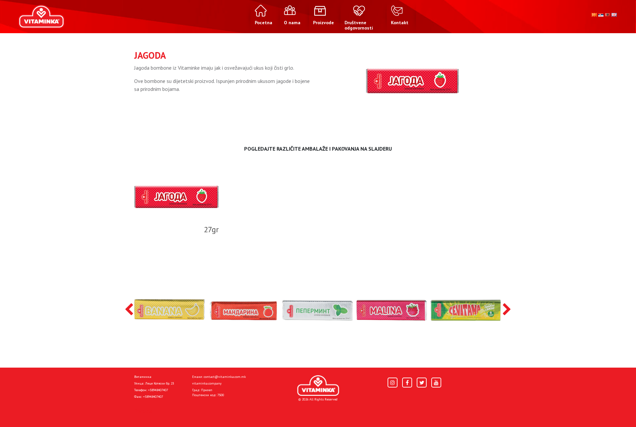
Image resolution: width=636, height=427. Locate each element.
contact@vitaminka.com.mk (225, 377)
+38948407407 (158, 390)
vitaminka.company (207, 383)
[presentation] (129, 310)
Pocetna (143, 411)
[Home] (318, 385)
